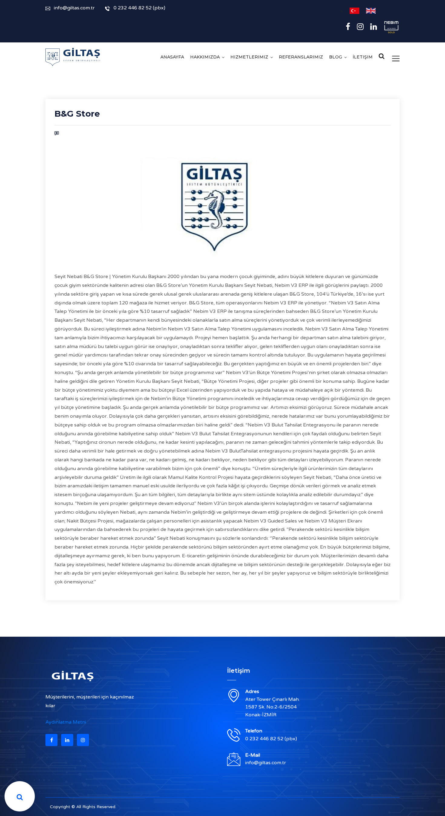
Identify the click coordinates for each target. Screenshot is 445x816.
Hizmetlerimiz (249, 57)
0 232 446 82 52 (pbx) (139, 8)
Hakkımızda (205, 57)
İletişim (363, 57)
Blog (335, 57)
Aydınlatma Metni (65, 722)
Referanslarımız (301, 57)
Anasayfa (172, 57)
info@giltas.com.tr (74, 8)
